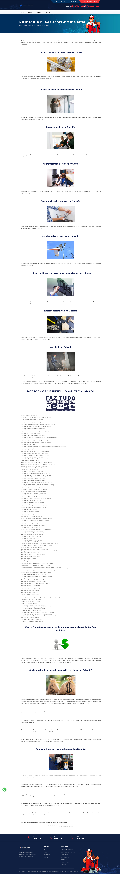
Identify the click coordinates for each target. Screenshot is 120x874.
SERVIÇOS (30, 12)
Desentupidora (65, 857)
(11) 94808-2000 (92, 6)
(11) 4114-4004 (79, 838)
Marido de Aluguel (65, 862)
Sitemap (46, 857)
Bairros (46, 852)
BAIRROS (47, 12)
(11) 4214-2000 (77, 6)
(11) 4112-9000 (58, 838)
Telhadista (63, 864)
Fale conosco (47, 854)
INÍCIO (22, 12)
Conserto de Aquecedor (67, 849)
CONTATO (39, 12)
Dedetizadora (64, 854)
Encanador (64, 859)
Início (20, 25)
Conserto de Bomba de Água (68, 852)
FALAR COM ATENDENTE (90, 2)
